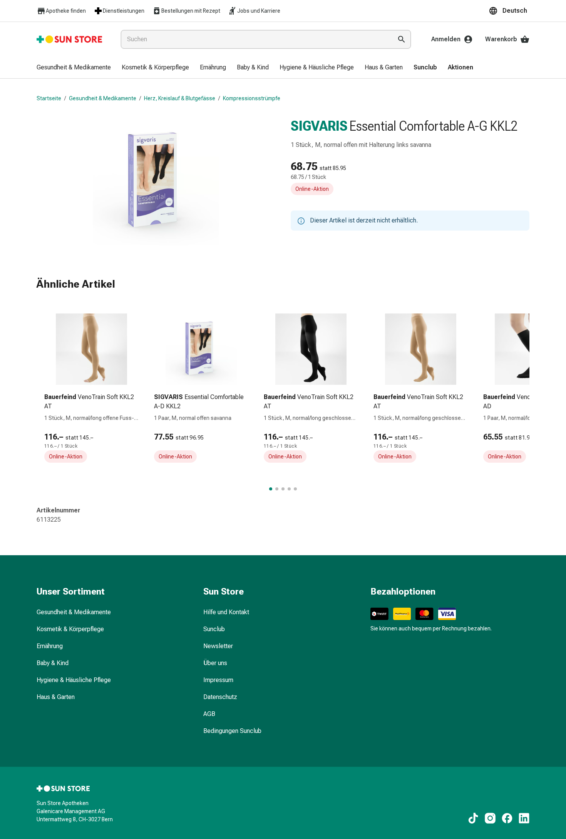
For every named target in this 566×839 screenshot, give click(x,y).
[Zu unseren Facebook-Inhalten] (507, 818)
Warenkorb (501, 39)
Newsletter (218, 646)
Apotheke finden (66, 11)
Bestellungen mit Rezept (190, 11)
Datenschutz (220, 697)
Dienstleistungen (123, 11)
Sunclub (214, 629)
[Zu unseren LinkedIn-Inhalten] (524, 818)
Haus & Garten (56, 697)
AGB (209, 714)
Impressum (218, 680)
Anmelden (446, 39)
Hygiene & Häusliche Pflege (74, 680)
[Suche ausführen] (401, 39)
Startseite (49, 98)
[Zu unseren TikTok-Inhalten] (473, 818)
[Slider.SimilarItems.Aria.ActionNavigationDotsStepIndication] (270, 488)
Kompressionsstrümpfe (251, 98)
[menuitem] (74, 68)
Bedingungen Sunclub (232, 731)
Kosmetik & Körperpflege (70, 629)
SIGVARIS (319, 126)
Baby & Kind (53, 663)
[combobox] (255, 39)
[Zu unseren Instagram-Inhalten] (490, 818)
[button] (509, 10)
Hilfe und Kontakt (226, 612)
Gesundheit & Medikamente (102, 98)
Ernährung (50, 646)
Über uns (215, 663)
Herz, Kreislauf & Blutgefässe (179, 98)
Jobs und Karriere (258, 11)
